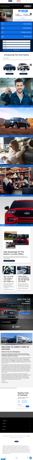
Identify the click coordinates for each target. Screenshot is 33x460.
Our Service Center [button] (4, 106)
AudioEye (11, 437)
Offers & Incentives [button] (5, 136)
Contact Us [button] (4, 382)
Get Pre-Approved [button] (4, 165)
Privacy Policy (15, 437)
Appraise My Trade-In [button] (5, 225)
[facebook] (18, 414)
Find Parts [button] (3, 195)
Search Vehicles (16, 50)
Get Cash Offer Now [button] (27, 6)
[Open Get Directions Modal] (27, 1)
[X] (15, 414)
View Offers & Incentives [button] (9, 260)
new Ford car (26, 359)
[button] (10, 20)
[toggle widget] (30, 458)
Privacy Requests (20, 437)
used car (13, 360)
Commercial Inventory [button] (25, 313)
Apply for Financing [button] (22, 288)
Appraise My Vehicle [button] (8, 289)
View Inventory (9, 73)
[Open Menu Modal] (2, 1)
